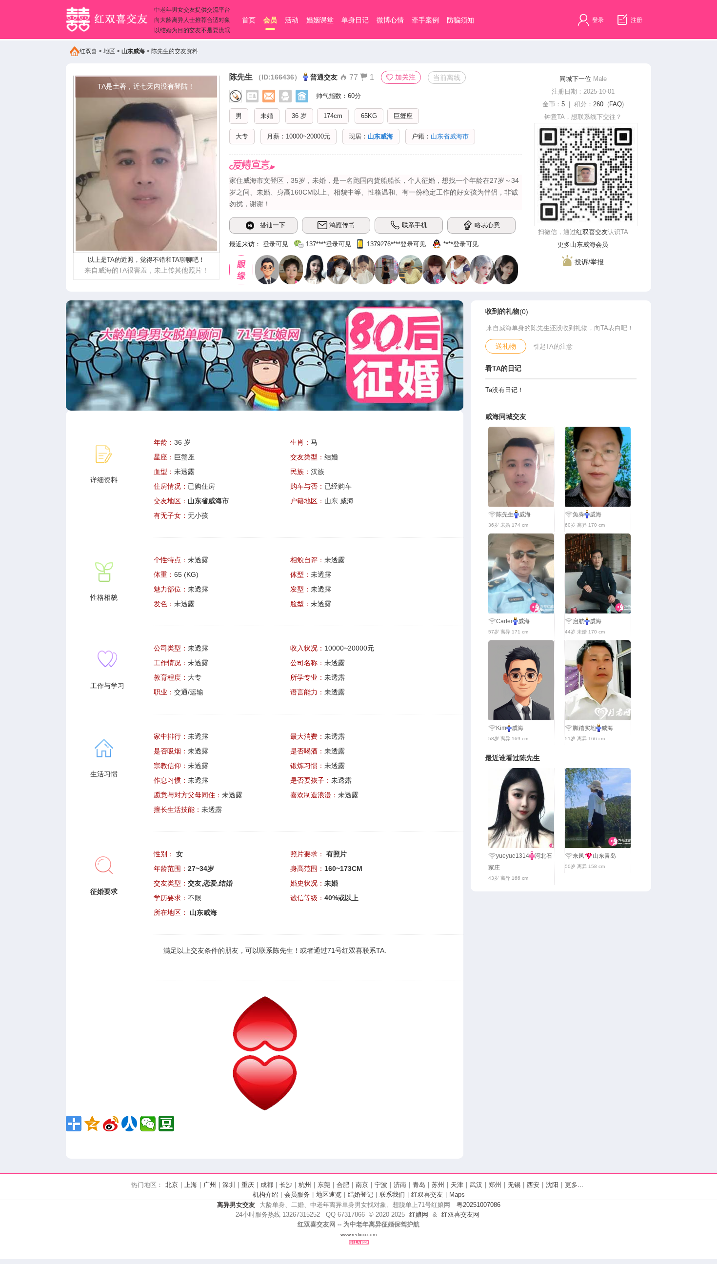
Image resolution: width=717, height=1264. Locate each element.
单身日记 (355, 20)
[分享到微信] (148, 1123)
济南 (400, 1184)
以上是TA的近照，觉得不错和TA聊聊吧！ (146, 259)
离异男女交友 (236, 1204)
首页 (249, 20)
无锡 (514, 1184)
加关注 (405, 77)
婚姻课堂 (320, 20)
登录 (597, 20)
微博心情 (390, 20)
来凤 (578, 855)
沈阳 (552, 1184)
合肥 (343, 1184)
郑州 (495, 1184)
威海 (525, 514)
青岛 (419, 1184)
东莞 (324, 1184)
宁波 (381, 1184)
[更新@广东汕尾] (267, 269)
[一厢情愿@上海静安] (386, 269)
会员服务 (297, 1194)
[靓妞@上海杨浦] (458, 269)
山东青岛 (604, 855)
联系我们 (392, 1194)
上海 (190, 1184)
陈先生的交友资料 (174, 51)
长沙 (285, 1184)
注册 (635, 20)
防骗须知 (460, 20)
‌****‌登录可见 (460, 244)
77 (352, 77)
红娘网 (418, 1214)
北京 (171, 1184)
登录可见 (275, 244)
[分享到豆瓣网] (166, 1123)
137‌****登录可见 (328, 244)
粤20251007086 (478, 1204)
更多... (574, 1184)
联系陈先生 (276, 950)
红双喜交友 (592, 232)
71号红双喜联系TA (355, 950)
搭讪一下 (272, 225)
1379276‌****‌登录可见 (396, 244)
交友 (197, 950)
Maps (457, 1194)
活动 (292, 20)
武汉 (476, 1184)
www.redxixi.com (358, 1234)
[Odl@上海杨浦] (339, 269)
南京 (362, 1184)
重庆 (247, 1184)
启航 (578, 621)
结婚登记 (360, 1194)
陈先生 (241, 77)
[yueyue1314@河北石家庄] (315, 269)
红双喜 (88, 51)
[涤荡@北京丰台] (291, 269)
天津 (457, 1184)
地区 (109, 51)
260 (598, 104)
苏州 (438, 1184)
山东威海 (133, 51)
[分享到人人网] (129, 1123)
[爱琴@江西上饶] (363, 269)
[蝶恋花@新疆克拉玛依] (506, 269)
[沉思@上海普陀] (410, 269)
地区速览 (328, 1194)
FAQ (615, 104)
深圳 (228, 1184)
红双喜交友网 (460, 1214)
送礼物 (506, 346)
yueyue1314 (512, 855)
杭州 (305, 1184)
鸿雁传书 (342, 225)
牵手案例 (425, 20)
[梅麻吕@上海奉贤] (434, 269)
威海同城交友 (505, 416)
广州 (209, 1184)
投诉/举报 (588, 262)
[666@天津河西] (482, 269)
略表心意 (487, 225)
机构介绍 (265, 1194)
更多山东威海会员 (583, 244)
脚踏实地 (584, 728)
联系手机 (414, 225)
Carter (504, 621)
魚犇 (578, 514)
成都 (266, 1184)
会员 (270, 20)
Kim (501, 728)
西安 (533, 1184)
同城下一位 (575, 78)
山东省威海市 (208, 501)
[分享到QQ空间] (92, 1123)
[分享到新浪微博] (111, 1123)
